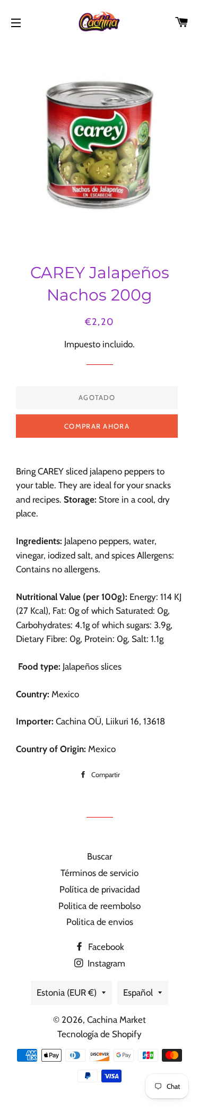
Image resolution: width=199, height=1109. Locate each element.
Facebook (105, 946)
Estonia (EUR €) (67, 992)
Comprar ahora (96, 426)
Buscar (99, 856)
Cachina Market (116, 1019)
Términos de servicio (99, 873)
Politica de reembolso (99, 905)
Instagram (105, 963)
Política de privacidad (99, 889)
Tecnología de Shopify (99, 1034)
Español (138, 992)
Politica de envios (99, 921)
